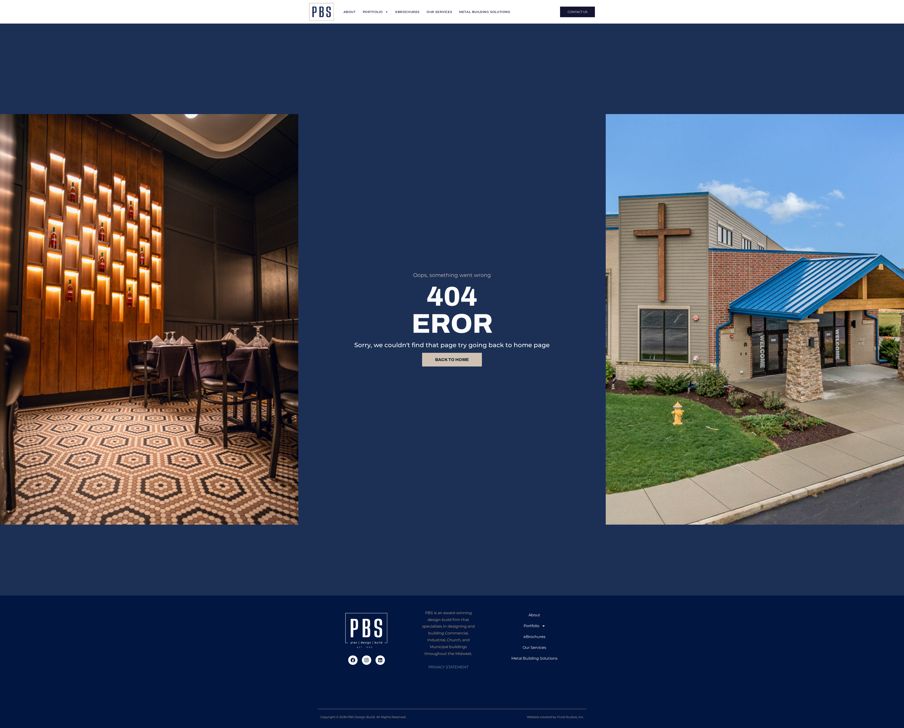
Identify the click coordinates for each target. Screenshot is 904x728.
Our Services (439, 12)
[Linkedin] (380, 660)
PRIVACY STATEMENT (448, 667)
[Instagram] (366, 660)
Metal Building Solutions (484, 12)
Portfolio (373, 12)
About (349, 12)
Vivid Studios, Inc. (570, 717)
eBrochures (407, 12)
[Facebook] (353, 660)
